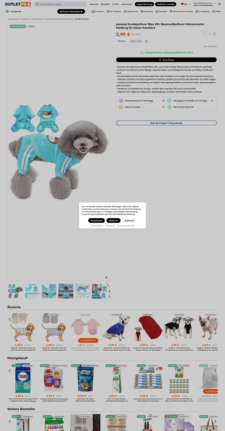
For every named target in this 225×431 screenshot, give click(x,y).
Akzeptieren (96, 220)
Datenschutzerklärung (125, 225)
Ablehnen (113, 220)
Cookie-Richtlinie (97, 225)
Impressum (110, 225)
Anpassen (129, 220)
